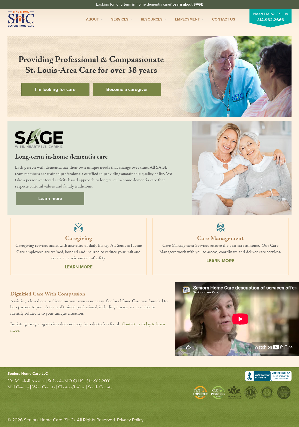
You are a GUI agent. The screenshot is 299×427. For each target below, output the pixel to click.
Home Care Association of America (234, 392)
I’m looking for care (55, 89)
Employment (187, 19)
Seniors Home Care (21, 19)
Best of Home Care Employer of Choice (201, 392)
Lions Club (250, 392)
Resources (152, 19)
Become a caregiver (127, 89)
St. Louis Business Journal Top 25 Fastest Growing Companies (283, 392)
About (92, 19)
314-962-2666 (270, 19)
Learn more (50, 198)
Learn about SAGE (187, 4)
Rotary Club (267, 392)
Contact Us (223, 19)
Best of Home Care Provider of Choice (218, 392)
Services (119, 19)
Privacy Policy (130, 420)
